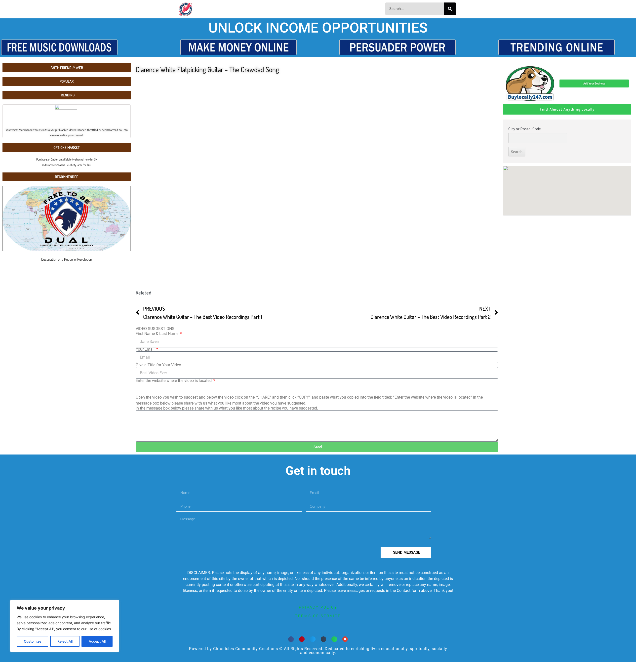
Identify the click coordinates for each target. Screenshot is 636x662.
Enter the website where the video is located (174, 381)
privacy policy (318, 607)
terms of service (318, 616)
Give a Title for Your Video (158, 365)
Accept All (97, 641)
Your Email (146, 349)
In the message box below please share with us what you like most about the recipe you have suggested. (227, 408)
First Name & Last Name (157, 334)
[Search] (450, 8)
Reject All (65, 641)
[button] (291, 639)
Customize (32, 641)
